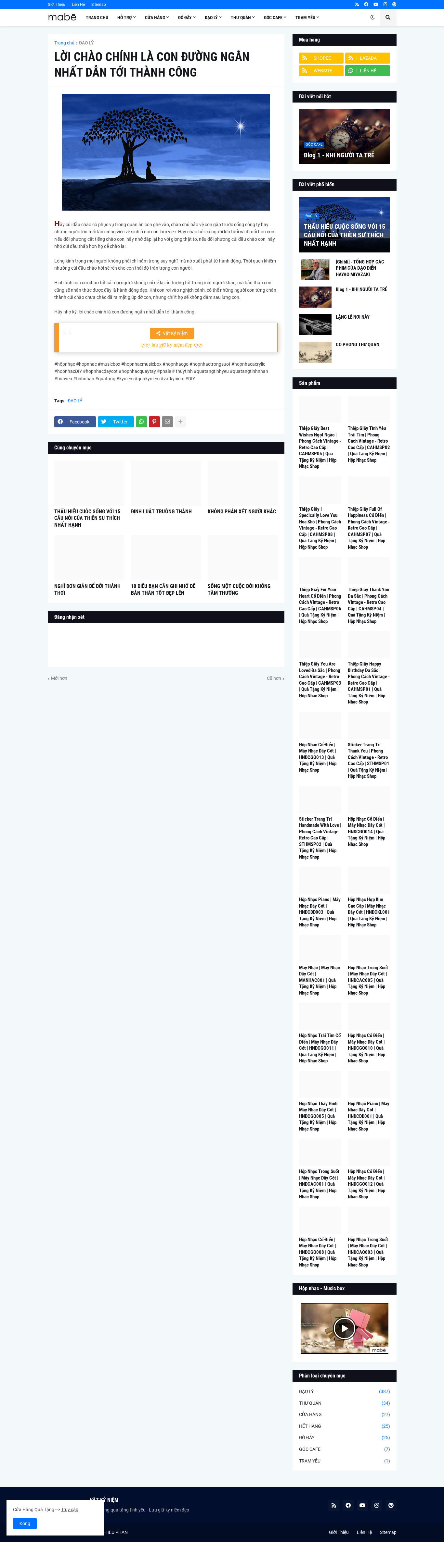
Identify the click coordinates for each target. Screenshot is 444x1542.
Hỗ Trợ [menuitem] (124, 17)
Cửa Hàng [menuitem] (155, 17)
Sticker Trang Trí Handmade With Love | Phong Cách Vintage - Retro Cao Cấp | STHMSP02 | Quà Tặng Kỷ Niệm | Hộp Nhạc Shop (320, 838)
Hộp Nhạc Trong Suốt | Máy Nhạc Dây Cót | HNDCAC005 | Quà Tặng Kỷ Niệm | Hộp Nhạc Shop (368, 980)
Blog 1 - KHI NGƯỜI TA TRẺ (339, 155)
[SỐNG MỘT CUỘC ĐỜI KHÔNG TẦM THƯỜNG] (243, 558)
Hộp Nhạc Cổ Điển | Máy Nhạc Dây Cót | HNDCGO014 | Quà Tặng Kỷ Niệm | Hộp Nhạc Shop (366, 831)
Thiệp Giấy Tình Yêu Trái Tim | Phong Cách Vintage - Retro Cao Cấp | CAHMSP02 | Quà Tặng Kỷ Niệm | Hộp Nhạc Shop (369, 444)
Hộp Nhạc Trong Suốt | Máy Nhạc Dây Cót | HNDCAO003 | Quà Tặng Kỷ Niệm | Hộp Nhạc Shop (368, 1252)
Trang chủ (64, 43)
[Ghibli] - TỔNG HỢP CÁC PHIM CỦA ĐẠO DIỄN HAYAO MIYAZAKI (360, 268)
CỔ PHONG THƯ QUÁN (357, 345)
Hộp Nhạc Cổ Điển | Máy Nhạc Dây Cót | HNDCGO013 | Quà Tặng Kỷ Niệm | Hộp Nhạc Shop (317, 757)
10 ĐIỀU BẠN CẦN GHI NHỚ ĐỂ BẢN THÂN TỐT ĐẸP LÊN (163, 589)
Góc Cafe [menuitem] (273, 17)
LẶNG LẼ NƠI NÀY (353, 317)
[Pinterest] (154, 421)
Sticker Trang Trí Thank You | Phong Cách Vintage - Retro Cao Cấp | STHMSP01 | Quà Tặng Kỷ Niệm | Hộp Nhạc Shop (368, 760)
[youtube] (375, 4)
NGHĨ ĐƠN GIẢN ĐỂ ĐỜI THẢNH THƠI (87, 589)
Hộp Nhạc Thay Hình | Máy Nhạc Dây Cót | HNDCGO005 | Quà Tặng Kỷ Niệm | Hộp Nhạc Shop (319, 1116)
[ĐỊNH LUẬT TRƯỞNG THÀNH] (166, 483)
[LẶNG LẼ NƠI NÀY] (315, 324)
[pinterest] (394, 4)
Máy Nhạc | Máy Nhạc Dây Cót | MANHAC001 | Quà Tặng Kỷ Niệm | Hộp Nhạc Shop (319, 980)
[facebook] (366, 4)
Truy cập (69, 1509)
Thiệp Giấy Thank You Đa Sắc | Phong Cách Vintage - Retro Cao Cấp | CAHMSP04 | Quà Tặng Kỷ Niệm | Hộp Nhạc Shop (368, 605)
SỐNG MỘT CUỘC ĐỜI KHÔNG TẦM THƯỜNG (239, 589)
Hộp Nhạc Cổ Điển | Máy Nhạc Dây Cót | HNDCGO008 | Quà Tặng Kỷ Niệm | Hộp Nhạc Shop (317, 1252)
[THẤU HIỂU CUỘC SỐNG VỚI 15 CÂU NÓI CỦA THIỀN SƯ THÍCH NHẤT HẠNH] (89, 483)
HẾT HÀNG (344, 1426)
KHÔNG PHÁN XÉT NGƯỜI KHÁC (242, 511)
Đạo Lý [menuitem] (211, 17)
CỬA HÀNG (344, 1414)
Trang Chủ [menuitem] (97, 17)
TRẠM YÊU (344, 1460)
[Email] (167, 421)
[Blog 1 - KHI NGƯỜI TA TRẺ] (344, 136)
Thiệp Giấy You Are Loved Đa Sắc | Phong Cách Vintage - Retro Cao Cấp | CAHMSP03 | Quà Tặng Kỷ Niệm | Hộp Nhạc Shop (320, 680)
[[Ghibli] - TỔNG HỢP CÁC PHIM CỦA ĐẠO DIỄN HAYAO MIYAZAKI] (315, 269)
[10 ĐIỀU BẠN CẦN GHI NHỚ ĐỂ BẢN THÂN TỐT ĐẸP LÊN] (166, 558)
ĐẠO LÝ (86, 43)
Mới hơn (59, 678)
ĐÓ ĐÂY (344, 1437)
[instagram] (385, 4)
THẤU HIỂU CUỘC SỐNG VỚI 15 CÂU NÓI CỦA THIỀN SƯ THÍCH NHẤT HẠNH (87, 518)
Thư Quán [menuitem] (241, 17)
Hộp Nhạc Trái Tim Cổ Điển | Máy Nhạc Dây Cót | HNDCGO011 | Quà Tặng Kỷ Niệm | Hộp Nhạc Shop (320, 1048)
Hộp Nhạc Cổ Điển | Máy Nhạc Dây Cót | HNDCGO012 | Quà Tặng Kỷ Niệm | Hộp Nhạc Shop (366, 1184)
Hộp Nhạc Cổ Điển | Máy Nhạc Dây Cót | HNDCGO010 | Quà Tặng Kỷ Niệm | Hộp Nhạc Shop (366, 1048)
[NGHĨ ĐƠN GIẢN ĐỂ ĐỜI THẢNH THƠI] (89, 558)
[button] (372, 17)
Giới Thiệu (56, 4)
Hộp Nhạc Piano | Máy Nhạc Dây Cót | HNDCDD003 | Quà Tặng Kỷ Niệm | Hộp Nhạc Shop (320, 912)
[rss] (357, 4)
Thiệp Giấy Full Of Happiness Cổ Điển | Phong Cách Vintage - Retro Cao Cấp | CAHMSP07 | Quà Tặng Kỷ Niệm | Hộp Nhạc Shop (369, 528)
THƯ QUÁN (344, 1403)
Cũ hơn (274, 678)
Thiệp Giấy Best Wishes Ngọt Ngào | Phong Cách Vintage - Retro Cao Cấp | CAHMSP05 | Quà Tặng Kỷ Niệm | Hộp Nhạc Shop (320, 447)
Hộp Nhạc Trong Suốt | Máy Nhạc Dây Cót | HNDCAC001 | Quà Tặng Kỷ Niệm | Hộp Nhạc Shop (319, 1184)
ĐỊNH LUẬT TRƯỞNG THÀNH (161, 511)
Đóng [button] (25, 1523)
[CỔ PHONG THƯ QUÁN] (315, 352)
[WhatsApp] (141, 421)
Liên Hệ (78, 4)
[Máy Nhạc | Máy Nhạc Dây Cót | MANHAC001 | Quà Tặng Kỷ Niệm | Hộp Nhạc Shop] (320, 948)
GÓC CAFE (344, 1449)
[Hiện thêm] (180, 421)
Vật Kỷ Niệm (175, 333)
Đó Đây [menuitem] (185, 17)
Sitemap (98, 4)
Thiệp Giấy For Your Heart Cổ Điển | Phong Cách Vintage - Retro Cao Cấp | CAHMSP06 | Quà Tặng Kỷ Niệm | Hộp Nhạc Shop (320, 605)
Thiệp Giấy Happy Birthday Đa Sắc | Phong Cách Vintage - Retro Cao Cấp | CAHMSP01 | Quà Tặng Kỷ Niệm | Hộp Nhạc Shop (369, 683)
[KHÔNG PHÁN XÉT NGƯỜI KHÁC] (243, 483)
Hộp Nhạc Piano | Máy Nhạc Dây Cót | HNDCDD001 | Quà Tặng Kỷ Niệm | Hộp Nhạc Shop (368, 1116)
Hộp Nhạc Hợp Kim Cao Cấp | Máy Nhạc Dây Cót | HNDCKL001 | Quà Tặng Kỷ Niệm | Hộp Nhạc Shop (369, 912)
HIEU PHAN (116, 1532)
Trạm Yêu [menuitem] (305, 17)
